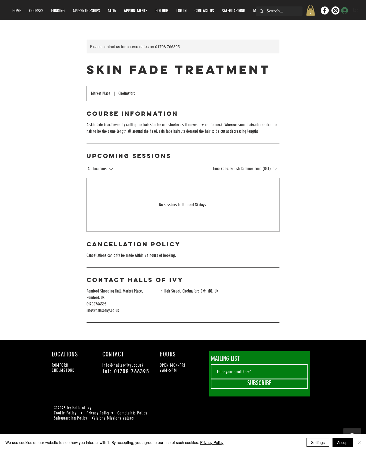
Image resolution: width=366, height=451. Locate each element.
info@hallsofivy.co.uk (123, 365)
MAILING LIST (225, 358)
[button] (310, 10)
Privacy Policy (98, 413)
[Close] (359, 442)
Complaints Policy (132, 413)
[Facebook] (325, 10)
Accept (343, 442)
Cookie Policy (65, 413)
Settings (318, 442)
